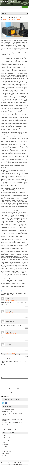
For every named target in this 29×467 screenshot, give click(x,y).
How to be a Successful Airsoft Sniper (10, 424)
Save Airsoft (4, 417)
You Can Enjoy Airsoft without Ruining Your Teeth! (12, 422)
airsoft (16, 278)
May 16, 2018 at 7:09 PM (10, 323)
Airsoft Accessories (6, 435)
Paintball (4, 446)
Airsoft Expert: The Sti (7, 427)
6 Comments (17, 19)
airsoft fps (4, 290)
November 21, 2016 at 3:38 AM (11, 300)
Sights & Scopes (5, 451)
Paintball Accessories (6, 449)
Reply (27, 306)
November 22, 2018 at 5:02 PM (11, 345)
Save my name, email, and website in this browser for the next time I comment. (14, 389)
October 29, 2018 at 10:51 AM (11, 333)
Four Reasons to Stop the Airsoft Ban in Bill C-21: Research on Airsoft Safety (15, 414)
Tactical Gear (5, 453)
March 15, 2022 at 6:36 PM (10, 353)
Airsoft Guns (4, 440)
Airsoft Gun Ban (5, 437)
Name (2, 377)
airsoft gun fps (9, 290)
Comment (3, 364)
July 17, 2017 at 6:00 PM (10, 312)
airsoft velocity (23, 290)
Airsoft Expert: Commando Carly (9, 429)
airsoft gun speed (16, 290)
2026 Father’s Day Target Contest (9, 409)
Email (2, 382)
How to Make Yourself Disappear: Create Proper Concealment (12, 420)
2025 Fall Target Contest (7, 411)
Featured (4, 19)
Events (3, 442)
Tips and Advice (10, 19)
